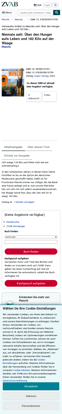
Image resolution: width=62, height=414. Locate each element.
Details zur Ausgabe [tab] (17, 155)
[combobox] (35, 12)
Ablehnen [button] (31, 396)
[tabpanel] (30, 183)
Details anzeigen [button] (25, 201)
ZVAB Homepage (15, 226)
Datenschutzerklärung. (15, 380)
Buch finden (31, 251)
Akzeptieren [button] (31, 386)
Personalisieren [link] (31, 405)
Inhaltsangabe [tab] (13, 147)
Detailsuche (12, 221)
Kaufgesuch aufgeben (31, 283)
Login (47, 5)
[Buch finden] (56, 12)
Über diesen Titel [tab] (38, 147)
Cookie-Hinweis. (21, 370)
